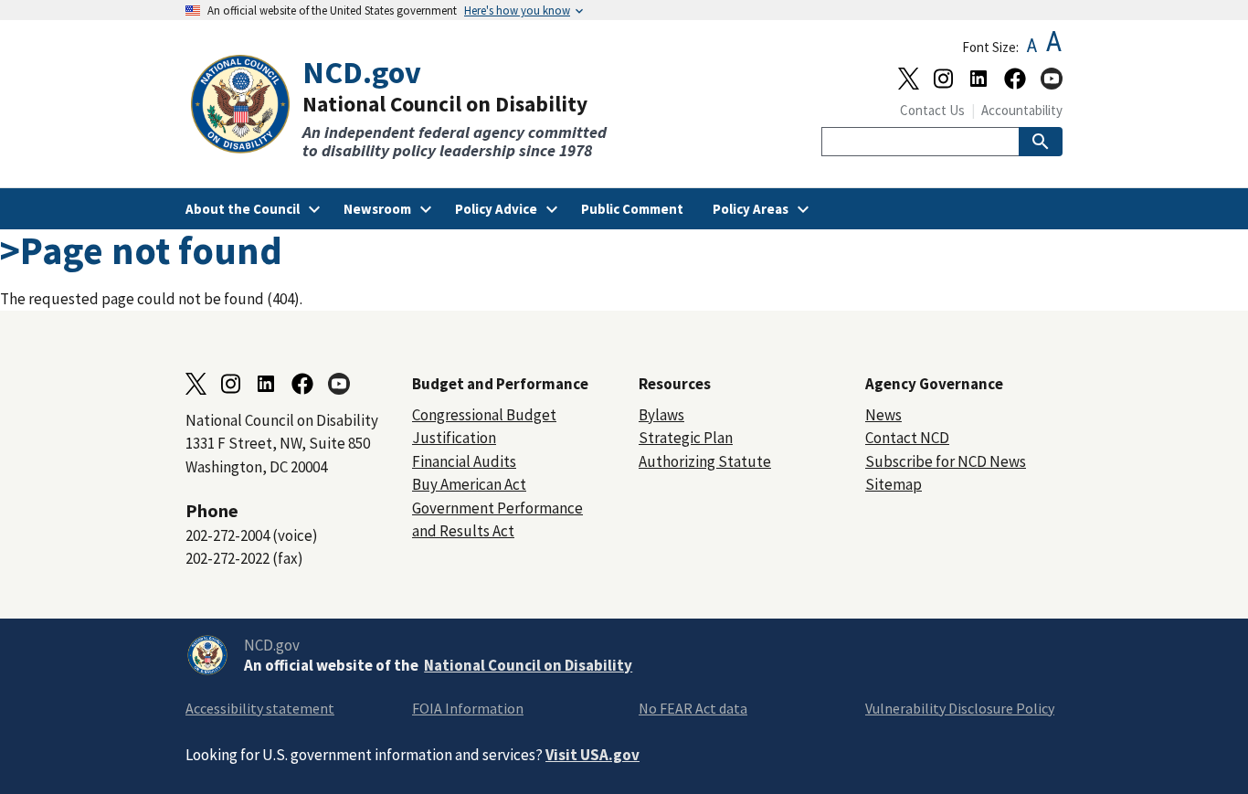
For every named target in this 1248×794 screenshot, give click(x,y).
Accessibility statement (259, 708)
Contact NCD (907, 438)
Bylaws (661, 415)
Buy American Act (469, 484)
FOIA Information (468, 708)
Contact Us (932, 110)
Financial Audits (464, 461)
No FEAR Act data (693, 708)
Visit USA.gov (592, 755)
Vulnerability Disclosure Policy (959, 708)
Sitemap (893, 484)
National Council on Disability (528, 665)
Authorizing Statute (705, 461)
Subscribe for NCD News (945, 461)
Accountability (1022, 110)
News (883, 415)
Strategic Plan (686, 438)
